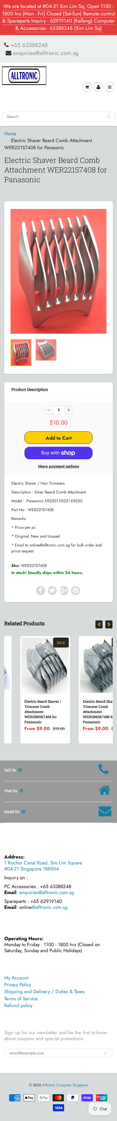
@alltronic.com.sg (50, 907)
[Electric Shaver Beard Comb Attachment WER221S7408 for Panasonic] (58, 271)
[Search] (108, 116)
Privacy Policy (17, 984)
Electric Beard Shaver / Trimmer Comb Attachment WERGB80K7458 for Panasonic (85, 711)
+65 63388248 (29, 45)
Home (10, 133)
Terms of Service (21, 998)
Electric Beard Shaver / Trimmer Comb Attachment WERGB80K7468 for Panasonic (27, 711)
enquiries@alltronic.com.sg (45, 53)
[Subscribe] (106, 1053)
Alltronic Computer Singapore (65, 1085)
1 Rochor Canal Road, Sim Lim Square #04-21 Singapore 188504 (43, 865)
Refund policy (18, 1005)
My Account (16, 977)
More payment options (58, 466)
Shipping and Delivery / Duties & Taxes (44, 991)
